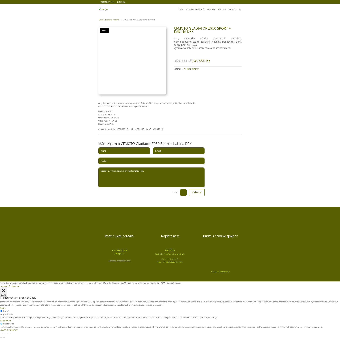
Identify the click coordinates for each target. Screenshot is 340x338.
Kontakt (232, 9)
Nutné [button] (3, 308)
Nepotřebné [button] (5, 320)
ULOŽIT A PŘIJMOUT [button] (9, 330)
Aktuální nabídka (194, 9)
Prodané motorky (112, 20)
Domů (101, 20)
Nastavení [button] (5, 286)
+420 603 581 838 (106, 2)
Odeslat (197, 192)
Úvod (181, 9)
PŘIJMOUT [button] (15, 286)
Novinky (211, 9)
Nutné (6, 311)
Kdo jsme (222, 9)
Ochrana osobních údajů (120, 260)
